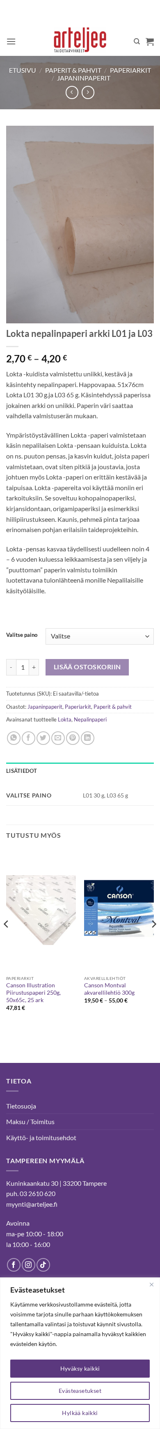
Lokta (64, 719)
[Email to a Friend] (58, 738)
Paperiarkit (130, 70)
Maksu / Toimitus (30, 1121)
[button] (11, 41)
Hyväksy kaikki (80, 1368)
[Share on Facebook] (28, 738)
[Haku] (137, 41)
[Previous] (6, 940)
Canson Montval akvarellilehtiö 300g (109, 989)
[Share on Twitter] (43, 738)
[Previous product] (88, 92)
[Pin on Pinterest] (73, 738)
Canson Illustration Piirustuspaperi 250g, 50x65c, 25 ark (33, 992)
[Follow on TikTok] (43, 1265)
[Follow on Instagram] (28, 1265)
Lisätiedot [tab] (21, 771)
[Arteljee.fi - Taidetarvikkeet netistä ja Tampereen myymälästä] (80, 41)
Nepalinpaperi (90, 719)
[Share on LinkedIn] (87, 738)
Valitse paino (21, 635)
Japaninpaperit (83, 78)
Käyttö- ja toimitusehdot (41, 1137)
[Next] (153, 940)
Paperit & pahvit (73, 70)
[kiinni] (151, 1284)
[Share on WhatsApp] (14, 738)
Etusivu (22, 70)
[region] (80, 1353)
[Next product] (72, 92)
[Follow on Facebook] (14, 1265)
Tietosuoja (21, 1106)
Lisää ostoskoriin (87, 667)
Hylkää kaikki (80, 1412)
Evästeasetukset (80, 1390)
